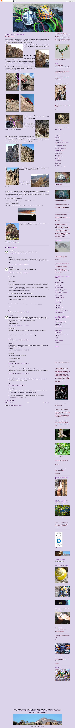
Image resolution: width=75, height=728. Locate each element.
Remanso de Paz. (9, 36)
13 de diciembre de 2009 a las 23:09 (19, 273)
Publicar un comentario (10, 400)
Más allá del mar (58, 157)
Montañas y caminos (59, 287)
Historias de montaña (59, 307)
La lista (56, 299)
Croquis (56, 147)
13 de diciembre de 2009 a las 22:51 (19, 264)
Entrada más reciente (9, 402)
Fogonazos (57, 342)
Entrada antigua (46, 402)
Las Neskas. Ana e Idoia (59, 290)
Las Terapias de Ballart (59, 295)
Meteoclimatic (58, 324)
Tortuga (10, 250)
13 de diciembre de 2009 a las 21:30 (19, 254)
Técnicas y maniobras (59, 167)
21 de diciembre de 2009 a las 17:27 (19, 363)
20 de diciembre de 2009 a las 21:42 (19, 350)
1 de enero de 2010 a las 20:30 (17, 397)
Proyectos (57, 161)
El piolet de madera (59, 294)
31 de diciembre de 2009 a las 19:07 (19, 373)
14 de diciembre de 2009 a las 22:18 (19, 325)
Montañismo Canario (59, 285)
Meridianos (57, 339)
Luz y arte (57, 335)
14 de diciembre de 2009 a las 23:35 (19, 340)
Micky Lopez (57, 279)
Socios (56, 165)
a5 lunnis (57, 304)
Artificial (57, 137)
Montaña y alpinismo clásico (61, 289)
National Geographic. (59, 340)
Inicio (28, 402)
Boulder (56, 139)
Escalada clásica (58, 150)
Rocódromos (57, 163)
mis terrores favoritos (59, 309)
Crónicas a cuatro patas (59, 145)
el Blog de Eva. (58, 305)
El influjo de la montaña (60, 148)
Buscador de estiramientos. (60, 321)
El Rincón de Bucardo (59, 297)
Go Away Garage (58, 332)
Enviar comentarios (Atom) (16, 405)
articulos (57, 135)
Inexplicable (57, 153)
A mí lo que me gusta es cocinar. (61, 334)
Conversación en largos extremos (61, 142)
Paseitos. (57, 158)
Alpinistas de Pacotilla (59, 282)
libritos (56, 155)
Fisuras (56, 152)
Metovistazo (57, 319)
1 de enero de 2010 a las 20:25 (17, 385)
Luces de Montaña (58, 280)
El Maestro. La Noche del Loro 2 (61, 310)
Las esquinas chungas (59, 300)
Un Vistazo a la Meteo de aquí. (61, 322)
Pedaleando (57, 160)
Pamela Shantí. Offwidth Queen (61, 292)
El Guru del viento (58, 326)
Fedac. (56, 337)
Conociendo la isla (59, 140)
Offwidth (57, 284)
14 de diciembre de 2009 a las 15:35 (19, 311)
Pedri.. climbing (58, 302)
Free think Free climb (59, 312)
